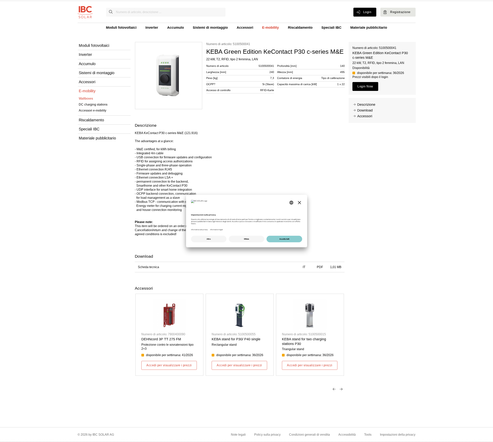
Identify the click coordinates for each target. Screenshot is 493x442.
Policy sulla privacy (267, 434)
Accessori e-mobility (92, 110)
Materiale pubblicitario (368, 27)
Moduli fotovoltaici (121, 27)
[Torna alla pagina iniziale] (85, 11)
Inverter (151, 27)
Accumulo (175, 27)
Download (365, 110)
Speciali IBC (331, 27)
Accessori (245, 27)
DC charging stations (93, 104)
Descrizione (366, 105)
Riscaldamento (300, 27)
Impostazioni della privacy (397, 434)
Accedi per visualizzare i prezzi (169, 365)
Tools (367, 434)
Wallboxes (86, 98)
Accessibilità (347, 434)
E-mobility (270, 27)
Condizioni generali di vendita (309, 434)
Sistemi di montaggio (210, 27)
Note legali (238, 434)
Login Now (365, 86)
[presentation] (334, 389)
